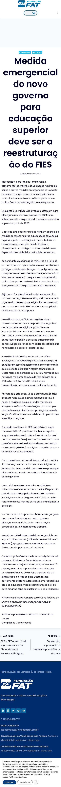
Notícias (37, 52)
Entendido (9, 782)
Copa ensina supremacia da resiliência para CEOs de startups (46, 645)
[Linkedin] (18, 710)
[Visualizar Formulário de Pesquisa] (30, 12)
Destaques (24, 52)
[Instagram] (8, 710)
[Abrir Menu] (57, 13)
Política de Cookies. (18, 777)
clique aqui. (34, 740)
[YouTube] (23, 710)
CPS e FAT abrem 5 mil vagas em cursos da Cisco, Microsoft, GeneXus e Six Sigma (13, 645)
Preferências (25, 782)
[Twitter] (13, 710)
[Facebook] (3, 710)
